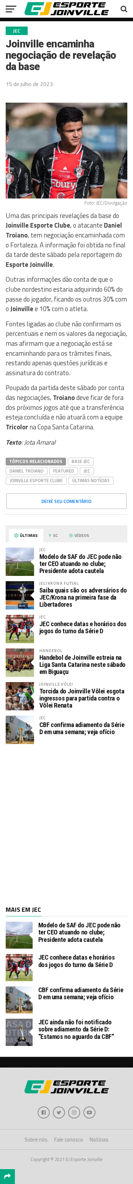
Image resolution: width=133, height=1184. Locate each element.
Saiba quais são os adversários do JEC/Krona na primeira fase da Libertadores (83, 597)
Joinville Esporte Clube (36, 480)
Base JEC (81, 461)
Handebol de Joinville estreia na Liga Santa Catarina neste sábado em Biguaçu (82, 664)
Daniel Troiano (27, 470)
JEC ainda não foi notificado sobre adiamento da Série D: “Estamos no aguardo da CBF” (76, 1029)
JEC (87, 470)
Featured (63, 470)
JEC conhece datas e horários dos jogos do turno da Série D (83, 627)
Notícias (99, 1140)
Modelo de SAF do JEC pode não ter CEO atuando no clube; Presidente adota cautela (80, 563)
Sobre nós (36, 1140)
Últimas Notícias (91, 480)
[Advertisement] (66, 824)
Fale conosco (68, 1140)
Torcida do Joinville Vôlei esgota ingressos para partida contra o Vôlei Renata (81, 698)
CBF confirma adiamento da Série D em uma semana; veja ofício (81, 728)
